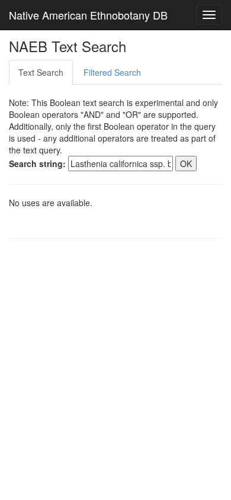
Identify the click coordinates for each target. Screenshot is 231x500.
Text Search (40, 72)
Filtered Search (112, 72)
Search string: (37, 163)
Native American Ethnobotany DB (88, 15)
